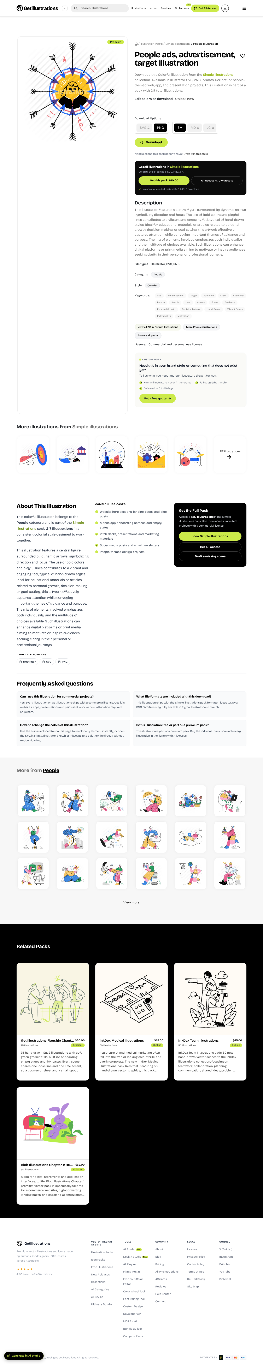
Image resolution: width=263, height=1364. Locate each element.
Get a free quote (155, 398)
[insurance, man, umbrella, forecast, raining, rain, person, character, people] (151, 801)
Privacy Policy (196, 1256)
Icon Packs (98, 1259)
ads (159, 295)
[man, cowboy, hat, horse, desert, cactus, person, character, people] (72, 801)
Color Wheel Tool (134, 1291)
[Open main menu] (244, 8)
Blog (158, 1256)
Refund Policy (196, 1279)
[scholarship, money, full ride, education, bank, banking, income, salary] (72, 454)
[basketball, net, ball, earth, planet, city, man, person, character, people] (190, 873)
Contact (160, 1301)
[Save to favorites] (242, 56)
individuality (164, 316)
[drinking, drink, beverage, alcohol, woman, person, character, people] (33, 837)
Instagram (226, 1256)
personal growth (166, 309)
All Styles (97, 1297)
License (192, 1249)
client (223, 295)
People (158, 274)
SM (179, 128)
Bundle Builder (132, 1328)
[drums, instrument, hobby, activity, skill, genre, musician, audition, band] (190, 454)
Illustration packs (151, 44)
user (188, 302)
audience (209, 295)
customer (238, 295)
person (161, 302)
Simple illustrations (177, 44)
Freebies (165, 8)
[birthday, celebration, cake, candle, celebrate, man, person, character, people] (230, 837)
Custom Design (133, 1306)
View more (131, 902)
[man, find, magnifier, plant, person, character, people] (112, 801)
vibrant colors (235, 309)
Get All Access (207, 8)
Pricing (159, 1264)
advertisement (176, 295)
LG (209, 128)
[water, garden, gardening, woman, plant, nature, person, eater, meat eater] (190, 801)
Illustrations (138, 8)
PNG (160, 128)
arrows (201, 302)
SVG (143, 128)
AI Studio (132, 1249)
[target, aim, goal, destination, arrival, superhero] (33, 454)
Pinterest (225, 1279)
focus (214, 302)
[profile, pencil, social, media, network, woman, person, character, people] (112, 873)
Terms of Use (195, 1271)
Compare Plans (133, 1336)
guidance (230, 302)
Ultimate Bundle (101, 1304)
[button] (225, 8)
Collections (183, 7)
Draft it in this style (196, 154)
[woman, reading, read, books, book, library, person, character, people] (151, 873)
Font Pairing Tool (134, 1299)
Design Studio (135, 1256)
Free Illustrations (102, 1267)
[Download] (42, 809)
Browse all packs (148, 335)
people (175, 302)
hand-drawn (214, 309)
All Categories (100, 1289)
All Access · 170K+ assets (217, 180)
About (159, 1249)
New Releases (100, 1274)
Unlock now (184, 99)
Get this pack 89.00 (164, 180)
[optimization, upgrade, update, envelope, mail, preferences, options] (151, 454)
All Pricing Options (167, 1271)
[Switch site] (65, 8)
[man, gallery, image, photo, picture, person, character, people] (151, 837)
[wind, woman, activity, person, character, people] (72, 873)
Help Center (163, 1294)
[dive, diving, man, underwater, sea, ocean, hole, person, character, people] (112, 837)
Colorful (152, 285)
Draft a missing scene (210, 556)
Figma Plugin (131, 1271)
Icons (153, 8)
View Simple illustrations (210, 536)
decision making (191, 309)
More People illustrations (201, 327)
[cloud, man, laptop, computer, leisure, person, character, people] (190, 837)
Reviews (160, 1286)
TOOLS (127, 1241)
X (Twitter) (225, 1249)
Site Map (193, 1286)
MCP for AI (130, 1321)
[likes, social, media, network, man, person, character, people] (72, 837)
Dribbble (224, 1264)
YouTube (224, 1271)
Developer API (132, 1314)
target (193, 295)
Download (154, 142)
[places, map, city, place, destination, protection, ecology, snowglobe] (111, 454)
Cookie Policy (195, 1264)
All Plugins (129, 1264)
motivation (183, 316)
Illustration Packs (102, 1252)
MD (194, 128)
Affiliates (161, 1279)
